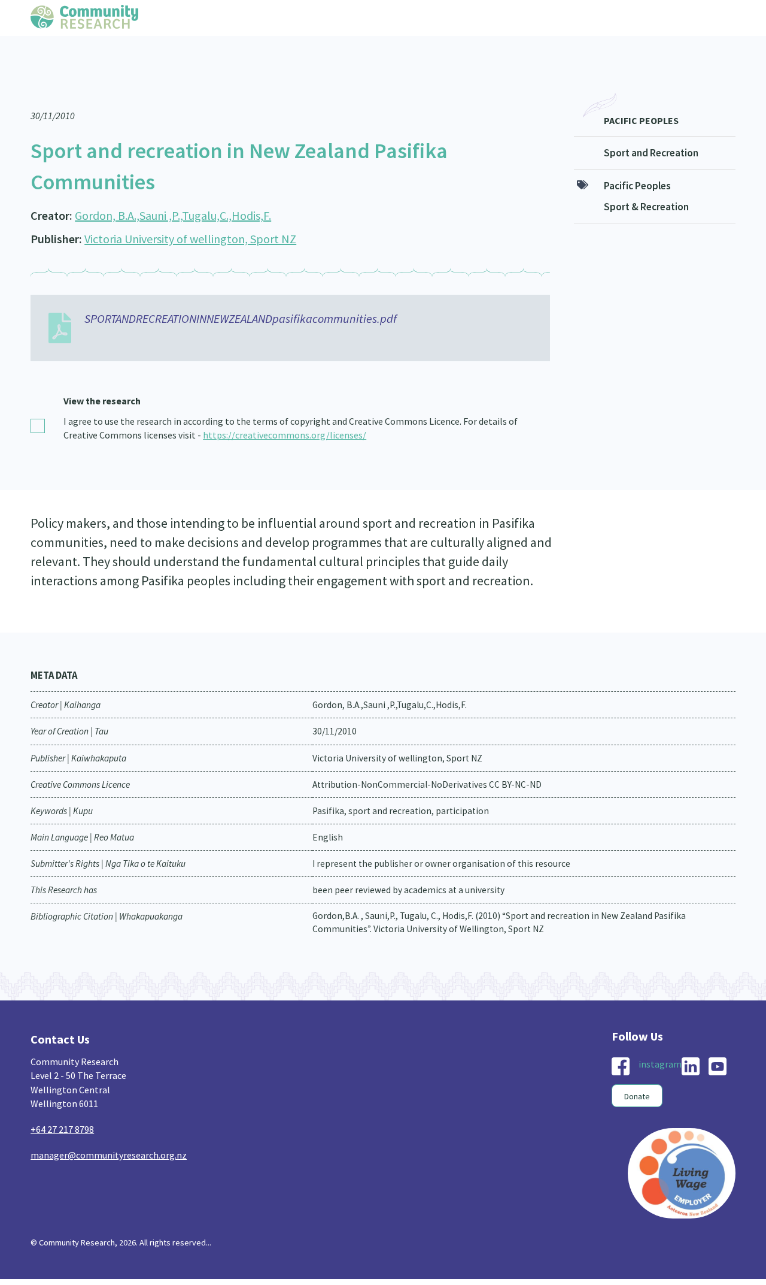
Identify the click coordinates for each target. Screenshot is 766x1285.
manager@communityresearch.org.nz (109, 1131)
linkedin (691, 1042)
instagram (660, 1040)
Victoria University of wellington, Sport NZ (190, 214)
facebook (621, 1042)
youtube (718, 1042)
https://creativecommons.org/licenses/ (284, 411)
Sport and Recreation (651, 128)
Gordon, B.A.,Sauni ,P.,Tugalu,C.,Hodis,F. (173, 191)
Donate (637, 1072)
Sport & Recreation (646, 182)
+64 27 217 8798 (62, 1105)
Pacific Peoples (641, 96)
